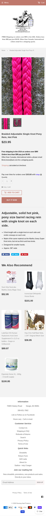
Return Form (23, 456)
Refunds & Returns (23, 434)
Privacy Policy (23, 441)
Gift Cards (23, 459)
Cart (42, 3)
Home (3, 50)
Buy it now (12, 200)
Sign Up (40, 482)
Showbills (23, 453)
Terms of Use (23, 444)
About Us (23, 462)
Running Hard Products (23, 503)
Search (23, 437)
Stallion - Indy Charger (23, 465)
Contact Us (23, 428)
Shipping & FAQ (23, 431)
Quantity (4, 177)
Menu (6, 3)
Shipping (5, 165)
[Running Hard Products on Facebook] (42, 497)
